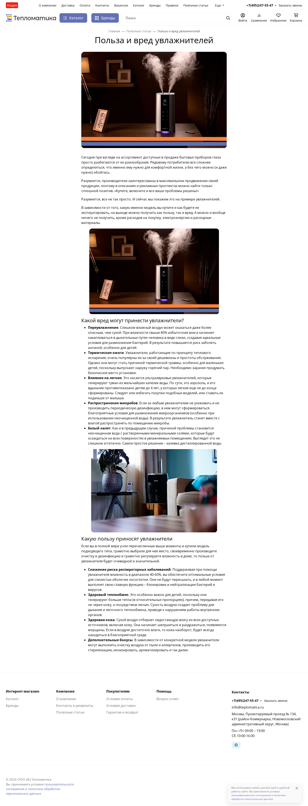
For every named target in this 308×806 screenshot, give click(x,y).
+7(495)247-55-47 (245, 700)
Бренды (155, 5)
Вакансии (121, 5)
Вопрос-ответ (168, 699)
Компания (65, 691)
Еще (218, 5)
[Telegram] (236, 745)
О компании (47, 5)
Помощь (164, 691)
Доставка (68, 5)
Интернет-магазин (22, 691)
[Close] (297, 788)
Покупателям (118, 691)
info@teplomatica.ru (248, 707)
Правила (172, 5)
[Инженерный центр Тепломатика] (31, 17)
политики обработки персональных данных (258, 797)
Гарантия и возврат (122, 712)
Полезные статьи (195, 5)
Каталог (138, 5)
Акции (12, 5)
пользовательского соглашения (251, 795)
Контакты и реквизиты (74, 705)
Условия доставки (121, 705)
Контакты (102, 5)
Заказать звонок (275, 701)
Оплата (85, 5)
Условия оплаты (119, 699)
